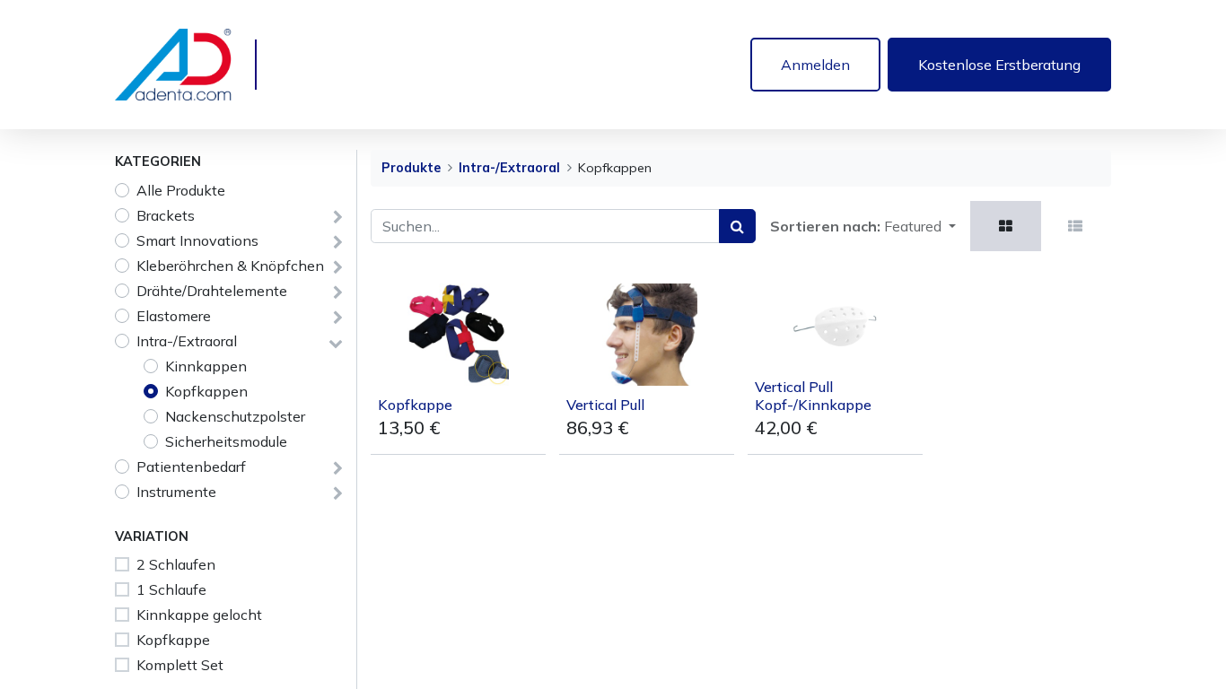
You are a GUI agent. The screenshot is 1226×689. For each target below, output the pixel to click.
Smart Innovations (197, 240)
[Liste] (1075, 226)
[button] (920, 226)
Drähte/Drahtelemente (211, 291)
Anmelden (815, 65)
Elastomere (173, 316)
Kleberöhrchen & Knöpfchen (230, 266)
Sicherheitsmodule (226, 441)
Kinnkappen (206, 366)
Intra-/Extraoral (186, 341)
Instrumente (176, 492)
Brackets (165, 215)
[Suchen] (737, 226)
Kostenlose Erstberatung (999, 65)
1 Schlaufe (171, 589)
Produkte (411, 168)
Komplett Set (179, 665)
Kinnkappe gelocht (199, 615)
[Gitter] (1005, 226)
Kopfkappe (173, 640)
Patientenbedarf (191, 466)
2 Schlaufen (175, 564)
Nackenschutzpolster (235, 416)
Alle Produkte (180, 190)
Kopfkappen (206, 391)
